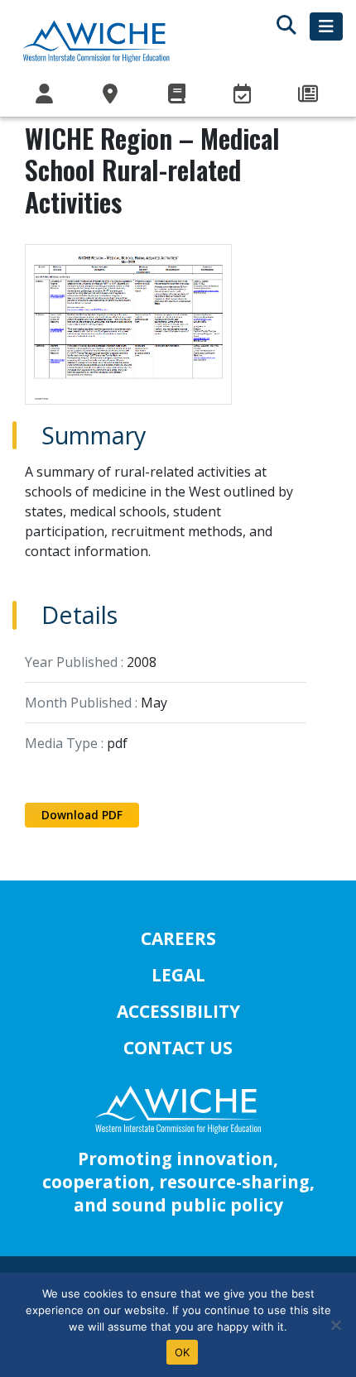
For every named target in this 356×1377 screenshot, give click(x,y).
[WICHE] (96, 40)
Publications (178, 94)
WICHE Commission (46, 94)
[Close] (335, 1325)
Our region (112, 94)
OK (182, 1352)
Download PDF (82, 815)
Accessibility (178, 1011)
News (310, 94)
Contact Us (178, 1047)
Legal (178, 974)
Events (244, 94)
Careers (178, 938)
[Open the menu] (326, 26)
